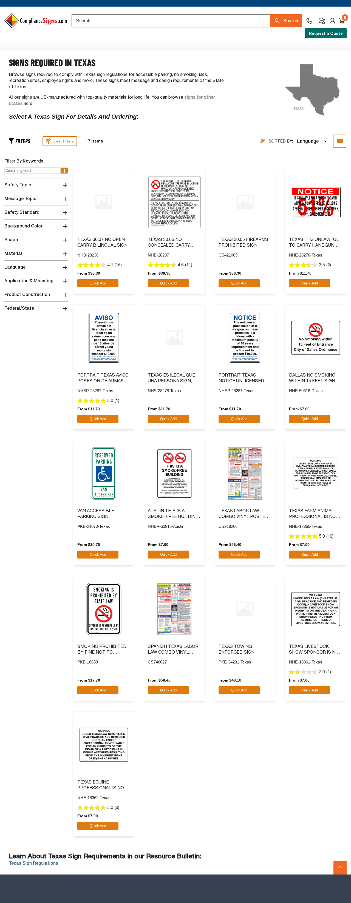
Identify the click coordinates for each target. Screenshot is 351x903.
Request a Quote (326, 33)
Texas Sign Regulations (33, 863)
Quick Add (98, 283)
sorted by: (280, 141)
